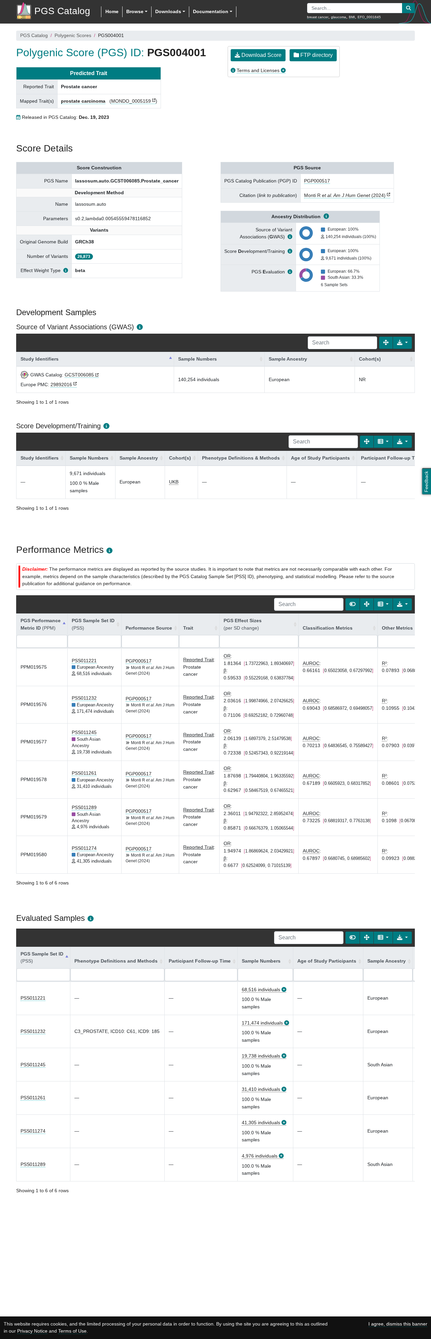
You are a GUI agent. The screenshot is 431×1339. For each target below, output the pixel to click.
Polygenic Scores (73, 35)
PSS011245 (84, 732)
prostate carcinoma (83, 101)
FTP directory (316, 55)
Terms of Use (72, 1331)
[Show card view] (352, 604)
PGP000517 (317, 180)
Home (112, 11)
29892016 (61, 384)
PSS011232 (84, 698)
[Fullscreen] (386, 342)
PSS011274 (84, 848)
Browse (134, 11)
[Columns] (383, 441)
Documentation (210, 11)
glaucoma (338, 17)
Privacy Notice (32, 1331)
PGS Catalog (34, 35)
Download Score (260, 55)
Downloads (168, 11)
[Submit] (408, 8)
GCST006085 (79, 374)
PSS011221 (84, 660)
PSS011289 (84, 807)
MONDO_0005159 (131, 101)
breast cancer (317, 17)
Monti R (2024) (345, 195)
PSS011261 (84, 773)
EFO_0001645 (369, 17)
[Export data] (402, 342)
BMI (352, 17)
